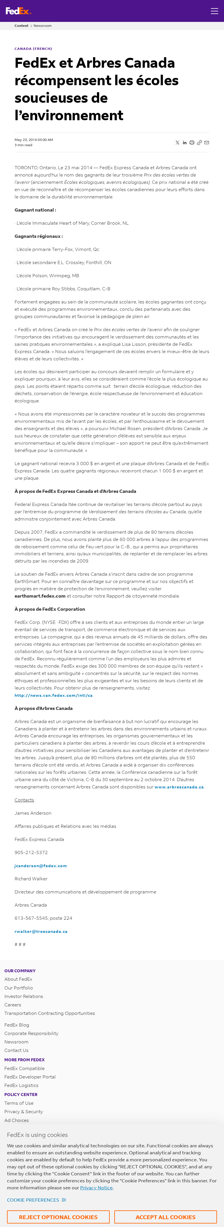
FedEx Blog (16, 1024)
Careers (12, 1004)
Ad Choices (16, 1120)
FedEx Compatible (24, 1068)
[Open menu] (215, 11)
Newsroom (43, 26)
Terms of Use (19, 1103)
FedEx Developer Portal (30, 1076)
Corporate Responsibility (31, 1033)
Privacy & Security (23, 1111)
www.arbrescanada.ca (179, 787)
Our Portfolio (18, 987)
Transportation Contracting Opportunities (49, 1013)
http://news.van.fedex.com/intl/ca (54, 695)
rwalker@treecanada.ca (41, 931)
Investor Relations (23, 996)
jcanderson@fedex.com (41, 865)
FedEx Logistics (21, 1085)
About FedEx (18, 979)
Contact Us (16, 1050)
